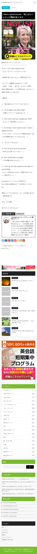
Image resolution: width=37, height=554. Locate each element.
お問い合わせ (18, 390)
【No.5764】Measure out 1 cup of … (10, 505)
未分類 (18, 444)
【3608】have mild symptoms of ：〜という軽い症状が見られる (15, 479)
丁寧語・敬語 (18, 415)
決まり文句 (5, 7)
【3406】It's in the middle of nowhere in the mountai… (22, 331)
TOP (3, 527)
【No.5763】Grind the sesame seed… (11, 509)
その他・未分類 (18, 397)
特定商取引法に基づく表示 (7, 539)
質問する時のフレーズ (18, 455)
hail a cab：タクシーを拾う (18, 300)
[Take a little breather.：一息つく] (10, 260)
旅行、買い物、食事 (18, 440)
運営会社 (4, 534)
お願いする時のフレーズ (18, 393)
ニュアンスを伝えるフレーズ (18, 404)
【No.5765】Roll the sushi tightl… (10, 502)
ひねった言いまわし (18, 400)
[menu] (34, 2)
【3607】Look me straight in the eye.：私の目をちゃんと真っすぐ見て (16, 486)
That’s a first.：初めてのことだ (19, 290)
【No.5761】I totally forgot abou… (10, 516)
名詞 (18, 426)
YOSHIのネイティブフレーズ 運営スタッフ (17, 245)
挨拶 (18, 437)
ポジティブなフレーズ (18, 411)
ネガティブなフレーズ (18, 408)
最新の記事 (21, 213)
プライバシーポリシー (6, 537)
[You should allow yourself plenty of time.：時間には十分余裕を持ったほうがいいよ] (26, 260)
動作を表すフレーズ (18, 422)
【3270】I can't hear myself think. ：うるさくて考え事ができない (23, 321)
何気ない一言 (18, 419)
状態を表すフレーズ (18, 451)
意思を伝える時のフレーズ (18, 430)
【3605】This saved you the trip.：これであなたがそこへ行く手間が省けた (17, 493)
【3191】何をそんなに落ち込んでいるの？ (22, 280)
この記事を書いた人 (9, 213)
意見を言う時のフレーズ (18, 433)
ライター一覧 (4, 530)
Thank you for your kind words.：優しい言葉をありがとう (23, 311)
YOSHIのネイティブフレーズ (11, 2)
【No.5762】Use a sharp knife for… (10, 512)
